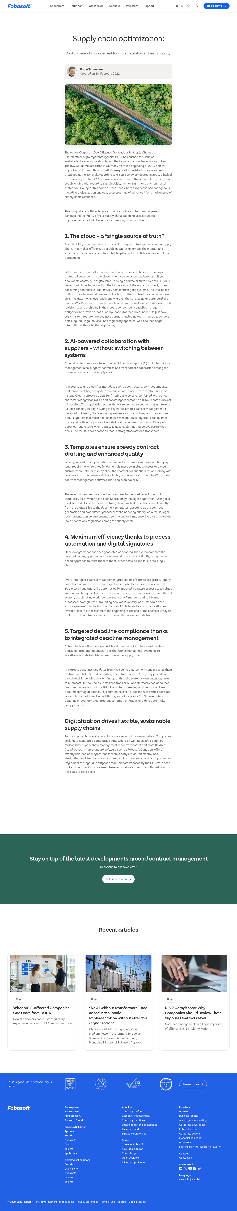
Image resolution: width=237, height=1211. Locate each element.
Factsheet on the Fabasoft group (200, 1146)
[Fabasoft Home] (20, 6)
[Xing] (194, 1168)
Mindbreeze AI (73, 1115)
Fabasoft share (188, 1129)
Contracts (70, 1140)
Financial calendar (190, 1138)
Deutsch (184, 1179)
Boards (69, 1135)
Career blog (129, 1153)
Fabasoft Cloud (74, 1120)
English (196, 1179)
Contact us (185, 1157)
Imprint (122, 1201)
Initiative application (134, 1162)
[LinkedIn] (180, 1168)
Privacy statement (87, 1201)
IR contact (185, 1142)
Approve (70, 1131)
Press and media (131, 1129)
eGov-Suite (71, 1168)
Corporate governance (192, 1124)
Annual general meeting (193, 1120)
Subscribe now (116, 879)
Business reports (188, 1115)
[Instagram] (199, 1168)
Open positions (130, 1157)
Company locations (133, 1120)
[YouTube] (190, 1168)
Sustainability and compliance (139, 1124)
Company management (136, 1115)
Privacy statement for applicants (55, 1201)
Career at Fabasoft (133, 1144)
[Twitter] (185, 1168)
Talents (69, 1148)
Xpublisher (71, 1153)
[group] (42, 1002)
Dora (67, 1144)
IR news (183, 1111)
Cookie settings (138, 1201)
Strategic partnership (134, 1133)
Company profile (132, 1111)
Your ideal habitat (132, 1148)
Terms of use (107, 1201)
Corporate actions (189, 1133)
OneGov (69, 1177)
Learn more (191, 1084)
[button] (56, 6)
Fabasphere (72, 1111)
